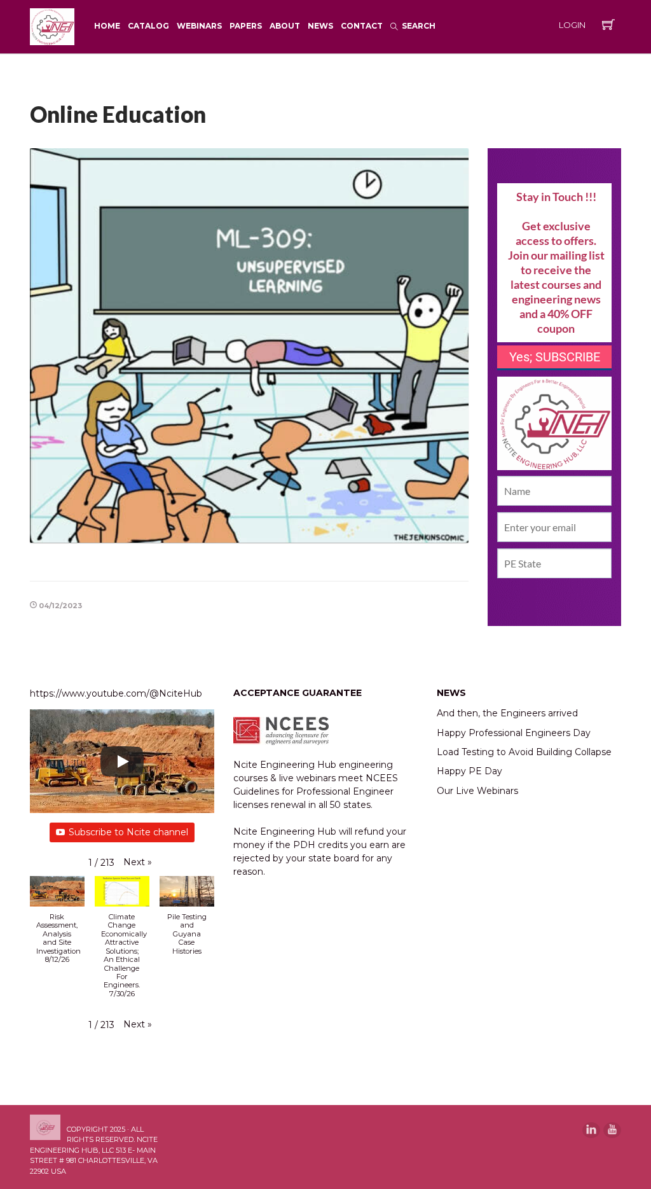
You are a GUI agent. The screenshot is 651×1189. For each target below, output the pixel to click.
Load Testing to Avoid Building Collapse (524, 752)
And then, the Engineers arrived (507, 713)
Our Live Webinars (477, 790)
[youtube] (612, 1130)
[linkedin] (591, 1130)
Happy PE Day (469, 771)
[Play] (122, 761)
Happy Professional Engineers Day (514, 733)
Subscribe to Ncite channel (128, 832)
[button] (137, 862)
